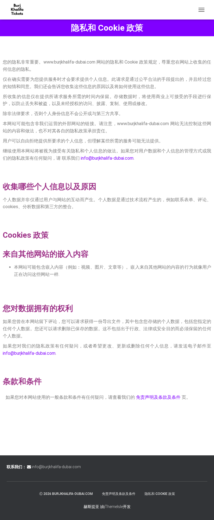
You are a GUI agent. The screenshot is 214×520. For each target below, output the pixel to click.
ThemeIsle (114, 506)
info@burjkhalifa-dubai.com (107, 158)
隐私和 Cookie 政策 (160, 494)
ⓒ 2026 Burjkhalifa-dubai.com (66, 494)
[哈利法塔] (19, 10)
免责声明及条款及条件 (158, 397)
